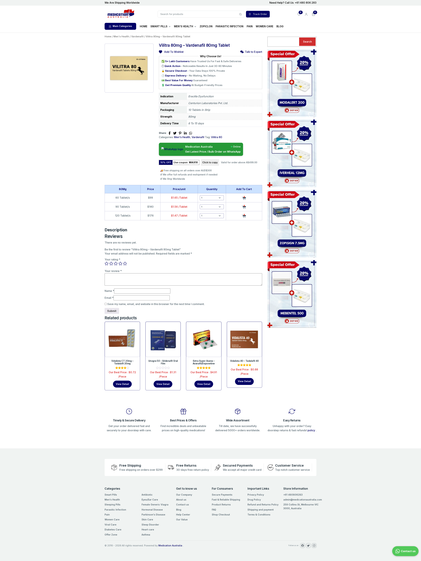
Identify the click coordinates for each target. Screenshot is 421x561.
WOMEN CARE (264, 26)
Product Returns (221, 504)
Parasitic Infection (115, 509)
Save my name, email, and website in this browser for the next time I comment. (156, 304)
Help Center (183, 514)
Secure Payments (222, 494)
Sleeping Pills (112, 504)
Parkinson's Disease (153, 514)
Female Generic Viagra (155, 504)
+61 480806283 (293, 494)
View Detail (122, 384)
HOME (143, 26)
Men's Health (121, 36)
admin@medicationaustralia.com (302, 499)
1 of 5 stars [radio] (107, 264)
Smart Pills (111, 494)
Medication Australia (170, 545)
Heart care (148, 529)
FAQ (214, 509)
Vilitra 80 (216, 137)
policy (311, 430)
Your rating (112, 259)
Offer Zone (111, 534)
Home (108, 36)
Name (109, 291)
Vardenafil (137, 36)
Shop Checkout (221, 514)
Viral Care (110, 524)
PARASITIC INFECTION (229, 26)
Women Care (112, 519)
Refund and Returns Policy (263, 504)
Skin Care (147, 519)
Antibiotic (147, 494)
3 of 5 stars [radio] (116, 264)
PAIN (250, 26)
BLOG (280, 26)
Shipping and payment (261, 509)
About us (181, 499)
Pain (107, 514)
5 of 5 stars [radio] (125, 264)
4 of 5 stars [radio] (120, 264)
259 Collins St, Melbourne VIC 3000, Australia (301, 506)
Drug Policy (254, 499)
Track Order (259, 14)
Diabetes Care (113, 529)
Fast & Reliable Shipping (226, 499)
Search (307, 41)
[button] (313, 14)
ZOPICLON (206, 26)
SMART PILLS (158, 26)
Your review (113, 271)
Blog (178, 509)
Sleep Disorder (150, 524)
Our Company (184, 494)
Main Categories (122, 26)
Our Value (182, 519)
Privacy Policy (256, 494)
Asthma (146, 534)
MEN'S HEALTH (183, 26)
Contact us (182, 504)
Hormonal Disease (152, 509)
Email (109, 297)
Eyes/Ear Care (150, 499)
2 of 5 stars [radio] (111, 264)
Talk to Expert (253, 51)
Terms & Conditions (259, 514)
